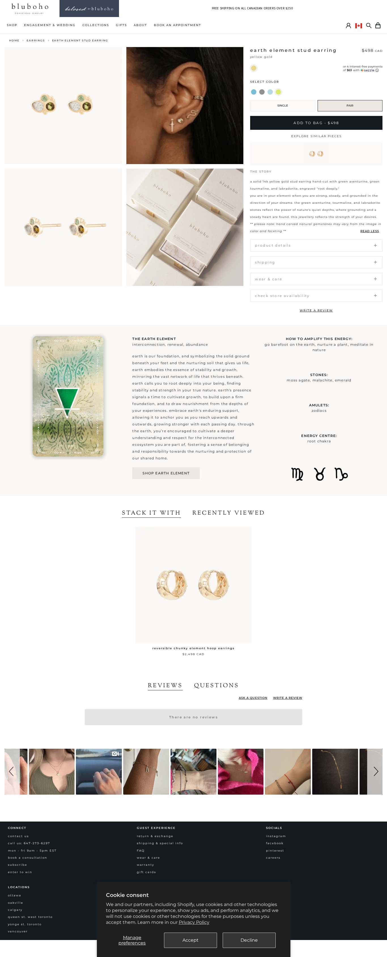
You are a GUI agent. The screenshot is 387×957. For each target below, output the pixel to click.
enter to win (20, 872)
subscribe (17, 865)
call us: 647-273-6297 (29, 843)
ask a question (253, 698)
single (282, 105)
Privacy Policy (194, 922)
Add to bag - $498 (316, 123)
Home (14, 40)
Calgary (15, 910)
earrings (36, 40)
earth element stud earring (80, 40)
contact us (18, 836)
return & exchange (155, 836)
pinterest (275, 850)
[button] (12, 772)
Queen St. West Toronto (30, 917)
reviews (165, 686)
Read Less (369, 231)
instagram (276, 836)
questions (216, 686)
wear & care (148, 858)
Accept (190, 940)
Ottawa (14, 895)
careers (273, 858)
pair (349, 105)
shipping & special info (160, 843)
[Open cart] (377, 25)
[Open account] (348, 25)
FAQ (140, 850)
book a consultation (27, 858)
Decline (249, 940)
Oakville (15, 903)
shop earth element (166, 473)
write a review (316, 310)
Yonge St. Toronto (25, 924)
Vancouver (18, 931)
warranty (145, 865)
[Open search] (368, 25)
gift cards (146, 872)
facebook (275, 843)
